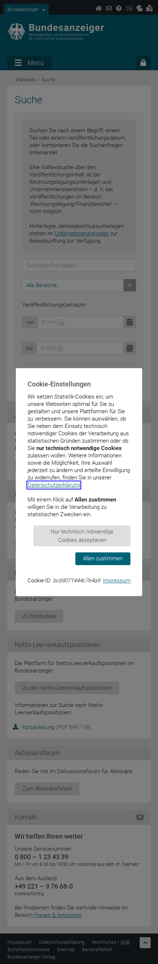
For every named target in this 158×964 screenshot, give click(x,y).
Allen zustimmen (103, 558)
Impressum (116, 580)
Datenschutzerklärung (54, 485)
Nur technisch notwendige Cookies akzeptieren (82, 535)
